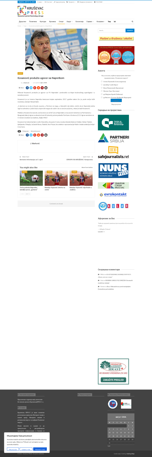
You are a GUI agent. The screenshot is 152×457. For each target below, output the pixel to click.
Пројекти (71, 2)
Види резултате (116, 104)
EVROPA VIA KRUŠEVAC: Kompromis (80, 160)
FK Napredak (25, 131)
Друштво (22, 22)
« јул (109, 446)
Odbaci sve (26, 449)
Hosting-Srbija (130, 454)
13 (121, 432)
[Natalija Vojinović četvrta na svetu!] (56, 178)
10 (109, 432)
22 (128, 436)
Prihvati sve (40, 449)
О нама (39, 2)
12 (117, 432)
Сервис (89, 22)
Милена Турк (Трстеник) (111, 91)
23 (132, 436)
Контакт (49, 2)
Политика (33, 22)
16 (132, 432)
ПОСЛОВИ (99, 2)
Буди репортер (60, 2)
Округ (69, 22)
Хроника (52, 22)
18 (113, 436)
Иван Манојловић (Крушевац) (113, 88)
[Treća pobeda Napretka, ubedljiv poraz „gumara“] (31, 178)
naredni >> (101, 232)
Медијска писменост (86, 2)
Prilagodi (13, 449)
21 (125, 436)
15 (128, 432)
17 (109, 436)
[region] (27, 442)
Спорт (61, 22)
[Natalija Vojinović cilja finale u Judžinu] (81, 178)
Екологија (79, 22)
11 (113, 432)
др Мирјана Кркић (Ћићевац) (113, 94)
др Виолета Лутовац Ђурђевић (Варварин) (117, 97)
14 (125, 432)
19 (117, 436)
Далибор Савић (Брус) (110, 85)
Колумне (100, 22)
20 (121, 436)
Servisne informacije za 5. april (31, 160)
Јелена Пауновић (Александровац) (114, 81)
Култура (43, 22)
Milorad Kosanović (35, 131)
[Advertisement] (116, 250)
